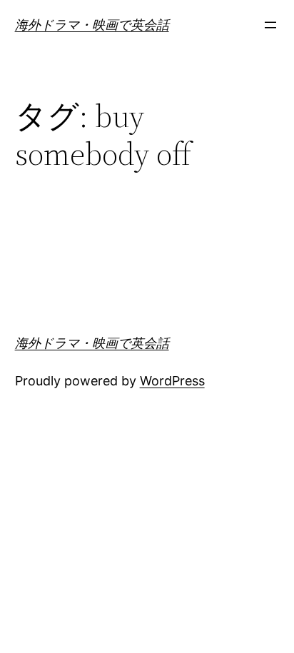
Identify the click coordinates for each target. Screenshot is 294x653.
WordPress (172, 380)
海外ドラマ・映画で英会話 (92, 24)
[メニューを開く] (270, 25)
